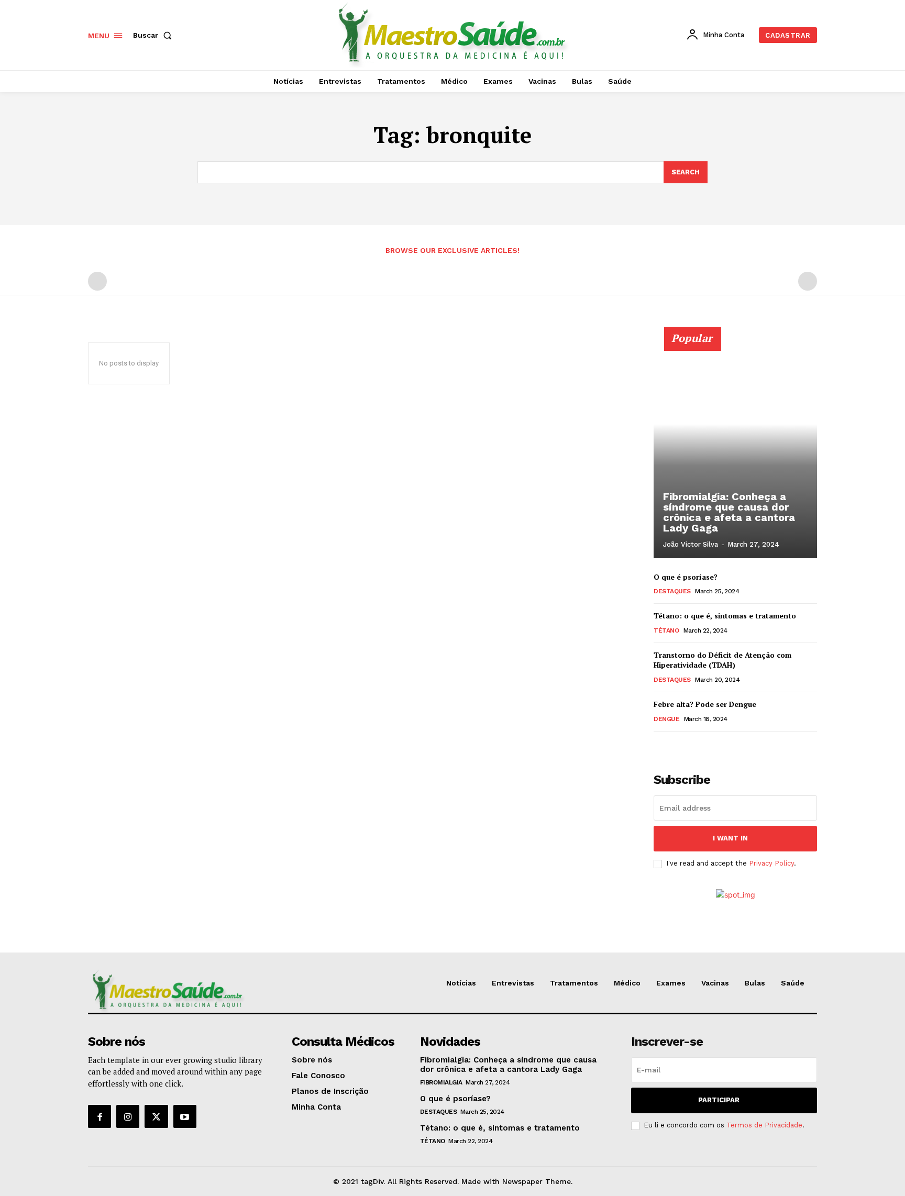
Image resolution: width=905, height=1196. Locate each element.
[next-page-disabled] (807, 281)
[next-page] (676, 745)
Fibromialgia (441, 1082)
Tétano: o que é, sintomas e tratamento (725, 616)
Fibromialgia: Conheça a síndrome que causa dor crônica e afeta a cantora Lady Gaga (729, 512)
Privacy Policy (771, 863)
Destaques (672, 591)
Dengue (666, 719)
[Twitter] (156, 1116)
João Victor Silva (690, 544)
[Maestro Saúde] (454, 34)
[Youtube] (184, 1116)
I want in (730, 838)
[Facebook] (99, 1116)
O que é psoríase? (686, 577)
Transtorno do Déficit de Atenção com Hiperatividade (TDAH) (722, 660)
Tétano (666, 630)
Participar (719, 1100)
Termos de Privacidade (764, 1125)
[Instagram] (127, 1116)
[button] (154, 35)
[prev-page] (97, 281)
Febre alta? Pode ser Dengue (705, 704)
